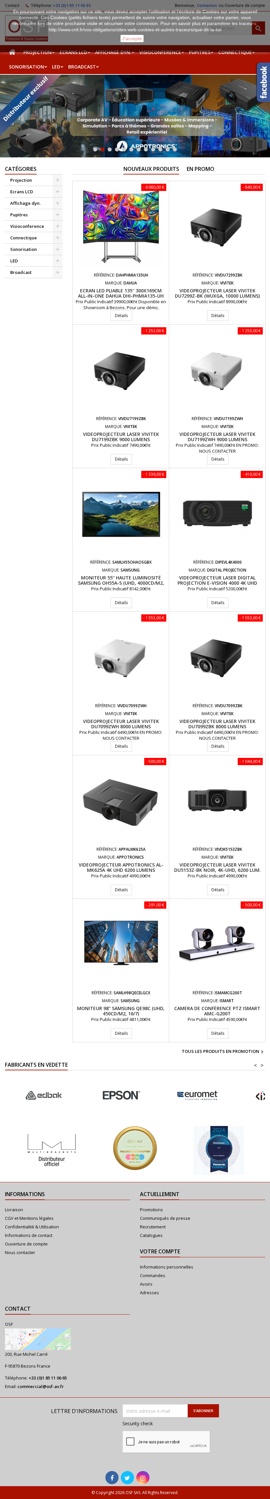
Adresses (149, 1293)
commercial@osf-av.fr (40, 1386)
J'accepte (132, 38)
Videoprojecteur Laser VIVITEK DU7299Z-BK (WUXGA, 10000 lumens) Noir (217, 295)
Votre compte (160, 1251)
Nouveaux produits (151, 169)
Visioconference (27, 226)
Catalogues (151, 1235)
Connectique (23, 238)
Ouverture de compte (26, 1244)
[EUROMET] (120, 1095)
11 (168, 149)
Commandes (152, 1275)
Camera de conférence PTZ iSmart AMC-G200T (217, 1011)
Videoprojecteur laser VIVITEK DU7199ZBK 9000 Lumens (121, 436)
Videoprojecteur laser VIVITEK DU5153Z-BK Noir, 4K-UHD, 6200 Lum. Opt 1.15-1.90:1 (217, 870)
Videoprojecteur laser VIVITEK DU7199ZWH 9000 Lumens (217, 436)
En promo (200, 169)
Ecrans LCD (21, 192)
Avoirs (146, 1284)
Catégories (21, 169)
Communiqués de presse (165, 1218)
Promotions (151, 1210)
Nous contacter (20, 1252)
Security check (137, 1424)
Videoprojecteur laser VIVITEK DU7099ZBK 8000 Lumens (217, 724)
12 (175, 149)
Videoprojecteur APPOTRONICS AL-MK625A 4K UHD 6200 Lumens (121, 867)
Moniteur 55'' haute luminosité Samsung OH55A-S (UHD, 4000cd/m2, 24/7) (121, 583)
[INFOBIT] (197, 1095)
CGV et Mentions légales (29, 1218)
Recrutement (153, 1227)
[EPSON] (43, 1095)
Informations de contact (28, 1235)
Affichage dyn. (25, 203)
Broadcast (82, 67)
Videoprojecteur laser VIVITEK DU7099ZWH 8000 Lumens (121, 724)
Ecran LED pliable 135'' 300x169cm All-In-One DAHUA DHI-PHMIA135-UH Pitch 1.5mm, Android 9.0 (121, 295)
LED (56, 67)
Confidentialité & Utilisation (32, 1227)
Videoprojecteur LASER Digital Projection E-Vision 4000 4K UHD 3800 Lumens (217, 583)
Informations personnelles (166, 1267)
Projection (21, 180)
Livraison (14, 1210)
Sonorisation (26, 67)
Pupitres (19, 215)
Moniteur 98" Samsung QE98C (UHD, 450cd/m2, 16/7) (121, 1011)
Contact (18, 1308)
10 (160, 149)
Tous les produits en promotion (223, 1052)
